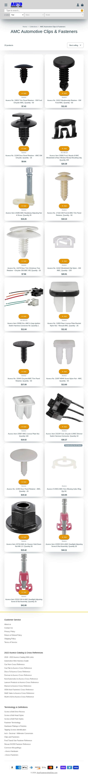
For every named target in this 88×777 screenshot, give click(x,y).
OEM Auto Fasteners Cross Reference (18, 690)
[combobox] (44, 10)
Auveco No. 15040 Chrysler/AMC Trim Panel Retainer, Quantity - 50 (23, 359)
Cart (82, 5)
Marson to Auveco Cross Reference (17, 686)
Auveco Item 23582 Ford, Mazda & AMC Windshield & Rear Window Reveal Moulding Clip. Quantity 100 (64, 137)
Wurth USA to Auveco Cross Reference (19, 697)
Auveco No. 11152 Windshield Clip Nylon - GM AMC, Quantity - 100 (64, 249)
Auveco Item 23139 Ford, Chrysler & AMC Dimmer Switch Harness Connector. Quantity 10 (64, 414)
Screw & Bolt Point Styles (13, 719)
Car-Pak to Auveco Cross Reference (18, 668)
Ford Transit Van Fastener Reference (18, 740)
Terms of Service (10, 642)
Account (78, 5)
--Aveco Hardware (11, 751)
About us (7, 624)
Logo (16, 5)
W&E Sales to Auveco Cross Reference (19, 693)
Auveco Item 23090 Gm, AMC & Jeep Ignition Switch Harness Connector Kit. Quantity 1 (23, 304)
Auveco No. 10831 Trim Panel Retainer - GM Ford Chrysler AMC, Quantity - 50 (23, 81)
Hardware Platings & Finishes (15, 726)
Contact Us (8, 628)
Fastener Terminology (12, 723)
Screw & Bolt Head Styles (14, 715)
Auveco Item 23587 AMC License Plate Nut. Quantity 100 (23, 414)
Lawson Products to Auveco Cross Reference (21, 682)
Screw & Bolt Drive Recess (14, 712)
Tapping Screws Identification (15, 730)
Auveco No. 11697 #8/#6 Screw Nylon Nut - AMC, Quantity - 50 (64, 359)
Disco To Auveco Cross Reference (17, 672)
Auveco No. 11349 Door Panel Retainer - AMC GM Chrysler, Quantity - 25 (23, 137)
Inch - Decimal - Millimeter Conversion (18, 733)
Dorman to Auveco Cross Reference (18, 675)
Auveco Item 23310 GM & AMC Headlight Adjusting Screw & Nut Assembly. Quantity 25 (23, 580)
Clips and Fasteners (11, 737)
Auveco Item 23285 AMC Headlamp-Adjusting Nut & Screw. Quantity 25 (23, 194)
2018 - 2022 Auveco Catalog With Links (19, 657)
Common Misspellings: (13, 748)
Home (25, 27)
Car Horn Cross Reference (14, 664)
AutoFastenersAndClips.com (47, 773)
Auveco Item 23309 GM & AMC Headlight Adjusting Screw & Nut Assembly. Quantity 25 (64, 525)
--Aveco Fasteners (11, 755)
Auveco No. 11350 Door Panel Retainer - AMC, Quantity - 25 (23, 470)
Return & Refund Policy (13, 635)
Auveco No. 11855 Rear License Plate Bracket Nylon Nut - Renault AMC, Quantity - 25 (64, 304)
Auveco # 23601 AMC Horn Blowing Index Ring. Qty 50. (64, 470)
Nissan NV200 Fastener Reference (17, 744)
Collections (33, 27)
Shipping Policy (10, 639)
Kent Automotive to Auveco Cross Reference (21, 679)
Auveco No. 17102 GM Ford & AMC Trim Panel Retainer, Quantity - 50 (64, 194)
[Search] (82, 10)
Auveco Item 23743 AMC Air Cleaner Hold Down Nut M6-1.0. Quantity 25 (23, 525)
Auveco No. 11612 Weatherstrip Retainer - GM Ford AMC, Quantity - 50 (64, 81)
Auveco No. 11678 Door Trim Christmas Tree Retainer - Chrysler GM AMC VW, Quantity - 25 (23, 249)
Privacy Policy (9, 631)
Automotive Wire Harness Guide (16, 661)
